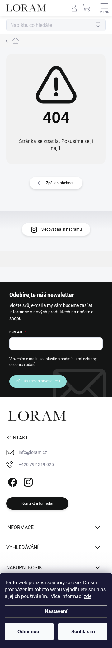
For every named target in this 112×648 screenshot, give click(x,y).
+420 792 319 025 (36, 464)
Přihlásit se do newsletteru (38, 381)
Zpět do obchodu (60, 183)
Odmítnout (29, 632)
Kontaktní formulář (37, 503)
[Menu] (104, 8)
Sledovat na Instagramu (61, 229)
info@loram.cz (33, 452)
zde (87, 596)
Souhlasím (83, 632)
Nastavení (56, 611)
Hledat (97, 25)
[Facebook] (11, 481)
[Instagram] (27, 481)
